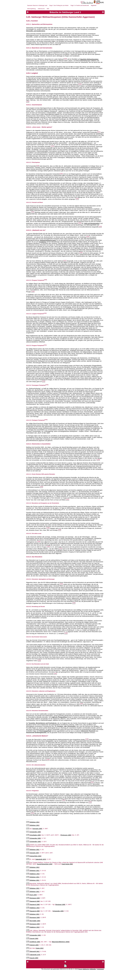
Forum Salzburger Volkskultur (87, 969)
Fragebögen (42, 241)
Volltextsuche (41, 8)
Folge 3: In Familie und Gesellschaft (80, 5)
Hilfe (48, 8)
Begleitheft (93, 5)
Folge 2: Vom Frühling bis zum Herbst (58, 5)
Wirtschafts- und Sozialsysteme (35, 31)
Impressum (100, 969)
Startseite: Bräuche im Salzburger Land (37, 5)
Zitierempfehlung (31, 8)
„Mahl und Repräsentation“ (92, 223)
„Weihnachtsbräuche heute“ (47, 240)
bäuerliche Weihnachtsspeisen (89, 59)
